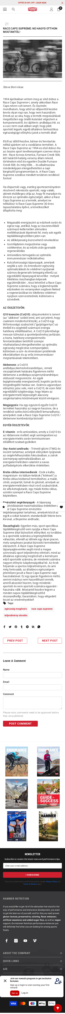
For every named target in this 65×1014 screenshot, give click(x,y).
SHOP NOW (41, 3)
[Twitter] (10, 626)
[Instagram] (16, 940)
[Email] (33, 626)
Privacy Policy (51, 882)
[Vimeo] (34, 940)
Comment (8, 694)
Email (6, 681)
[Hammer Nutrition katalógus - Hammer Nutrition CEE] (17, 794)
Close (62, 3)
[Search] (13, 9)
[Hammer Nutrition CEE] (17, 762)
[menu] (5, 9)
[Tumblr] (21, 626)
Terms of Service (30, 884)
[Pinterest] (16, 626)
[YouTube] (25, 940)
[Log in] (51, 9)
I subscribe (32, 875)
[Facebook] (4, 626)
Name (6, 669)
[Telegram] (27, 626)
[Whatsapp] (38, 626)
